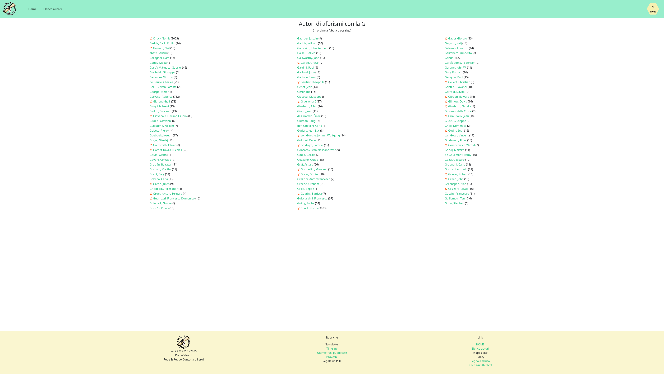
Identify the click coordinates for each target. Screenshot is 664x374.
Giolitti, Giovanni (161, 111)
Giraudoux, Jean (459, 116)
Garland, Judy (306, 72)
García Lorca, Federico (459, 63)
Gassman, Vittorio (162, 77)
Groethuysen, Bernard (168, 193)
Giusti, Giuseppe (456, 121)
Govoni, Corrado (161, 160)
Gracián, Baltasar (161, 164)
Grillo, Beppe (306, 189)
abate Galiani (158, 53)
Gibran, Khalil (162, 101)
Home (32, 9)
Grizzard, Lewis (458, 189)
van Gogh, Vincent (457, 135)
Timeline (332, 348)
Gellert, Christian (459, 82)
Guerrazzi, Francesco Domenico (174, 198)
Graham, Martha (161, 169)
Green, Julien (161, 184)
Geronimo (304, 92)
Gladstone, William (162, 126)
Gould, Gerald (306, 155)
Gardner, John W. (456, 67)
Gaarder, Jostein (308, 38)
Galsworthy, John (308, 58)
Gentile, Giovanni (456, 87)
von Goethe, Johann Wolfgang (321, 135)
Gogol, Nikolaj (159, 140)
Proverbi (332, 357)
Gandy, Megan (159, 63)
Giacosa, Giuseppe (309, 97)
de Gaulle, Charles (162, 82)
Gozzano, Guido (308, 160)
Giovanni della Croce (458, 111)
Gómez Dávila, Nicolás (168, 150)
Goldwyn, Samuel (312, 145)
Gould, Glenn (158, 155)
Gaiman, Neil (161, 48)
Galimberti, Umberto (459, 53)
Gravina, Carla (159, 179)
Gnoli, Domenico (456, 126)
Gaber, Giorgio (458, 38)
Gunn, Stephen (455, 203)
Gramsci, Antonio (456, 169)
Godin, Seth (456, 130)
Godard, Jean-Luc (308, 130)
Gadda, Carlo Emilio (163, 43)
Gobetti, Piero (159, 130)
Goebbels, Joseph (161, 135)
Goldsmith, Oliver (165, 145)
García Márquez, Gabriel (166, 67)
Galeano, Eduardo (457, 48)
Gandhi (450, 58)
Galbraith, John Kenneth (313, 48)
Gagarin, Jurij (453, 43)
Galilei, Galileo (306, 53)
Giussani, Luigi (307, 121)
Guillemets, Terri (456, 198)
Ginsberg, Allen (307, 106)
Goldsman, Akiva (456, 140)
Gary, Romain (454, 72)
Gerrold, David (454, 92)
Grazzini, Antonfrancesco (314, 179)
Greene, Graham (308, 184)
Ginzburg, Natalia (460, 106)
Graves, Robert (458, 174)
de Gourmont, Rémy (458, 155)
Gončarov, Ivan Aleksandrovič (316, 150)
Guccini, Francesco (457, 193)
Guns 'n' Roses (159, 208)
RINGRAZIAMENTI (480, 365)
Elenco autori (52, 9)
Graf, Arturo (305, 164)
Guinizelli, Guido (161, 203)
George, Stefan (160, 92)
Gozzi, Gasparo (455, 160)
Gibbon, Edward (459, 97)
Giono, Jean (305, 111)
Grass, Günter (310, 174)
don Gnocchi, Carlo (310, 126)
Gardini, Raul (306, 67)
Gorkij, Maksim (455, 150)
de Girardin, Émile (309, 116)
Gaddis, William (307, 43)
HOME (480, 344)
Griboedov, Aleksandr (164, 189)
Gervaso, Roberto (161, 97)
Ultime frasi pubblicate (332, 353)
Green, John (456, 179)
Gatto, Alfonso (307, 77)
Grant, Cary (157, 174)
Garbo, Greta (310, 63)
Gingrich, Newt (160, 106)
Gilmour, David (458, 101)
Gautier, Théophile (313, 82)
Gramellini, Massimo (314, 169)
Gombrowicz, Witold (462, 145)
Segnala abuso (480, 361)
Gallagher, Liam (160, 58)
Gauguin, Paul (454, 77)
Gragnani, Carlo (455, 164)
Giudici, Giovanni (161, 121)
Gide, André (309, 101)
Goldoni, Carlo (307, 140)
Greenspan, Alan (456, 184)
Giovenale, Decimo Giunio (170, 116)
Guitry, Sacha (306, 203)
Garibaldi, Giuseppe (163, 72)
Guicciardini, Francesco (312, 198)
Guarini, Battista (311, 193)
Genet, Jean (305, 87)
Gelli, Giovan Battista (163, 87)
